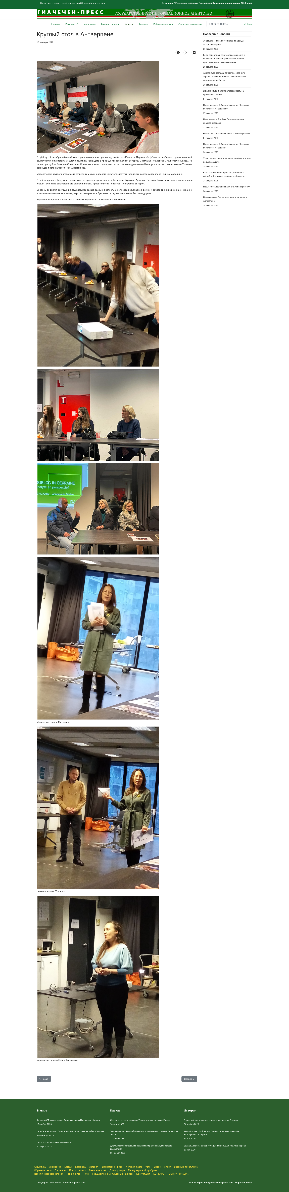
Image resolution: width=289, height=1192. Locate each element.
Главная (55, 24)
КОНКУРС (158, 1173)
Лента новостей (97, 1170)
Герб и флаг (73, 1173)
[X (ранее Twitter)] (186, 52)
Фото (148, 1166)
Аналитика (40, 1166)
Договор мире (117, 1170)
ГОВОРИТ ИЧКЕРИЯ (179, 1173)
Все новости (89, 24)
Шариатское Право (112, 1166)
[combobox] (224, 24)
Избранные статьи (163, 24)
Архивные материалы (190, 24)
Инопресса (55, 1166)
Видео (157, 1166)
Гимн (86, 1173)
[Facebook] (178, 52)
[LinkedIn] (194, 52)
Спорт (167, 1166)
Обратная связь (43, 1170)
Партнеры (60, 1170)
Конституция (143, 1173)
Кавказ (68, 1166)
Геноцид (143, 24)
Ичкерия (70, 24)
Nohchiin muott (134, 1166)
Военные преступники (186, 1166)
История (93, 1166)
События (129, 24)
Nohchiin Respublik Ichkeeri (48, 1173)
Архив (82, 1170)
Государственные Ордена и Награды (112, 1173)
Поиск (72, 1170)
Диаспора (80, 1166)
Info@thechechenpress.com (218, 1182)
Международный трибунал (142, 1170)
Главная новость (110, 24)
